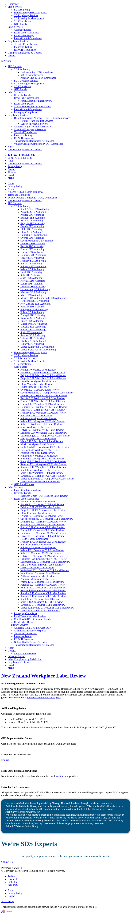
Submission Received (25, 653)
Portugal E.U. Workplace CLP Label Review (43, 461)
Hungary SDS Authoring (33, 260)
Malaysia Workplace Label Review (38, 438)
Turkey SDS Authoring (32, 343)
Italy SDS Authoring (30, 275)
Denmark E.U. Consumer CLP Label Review (43, 521)
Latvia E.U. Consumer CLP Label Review (41, 556)
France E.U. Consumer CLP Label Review (42, 530)
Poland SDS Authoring (32, 312)
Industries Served (16, 656)
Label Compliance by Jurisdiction (25, 659)
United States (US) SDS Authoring (38, 349)
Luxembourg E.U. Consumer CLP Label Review (45, 561)
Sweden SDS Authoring (32, 335)
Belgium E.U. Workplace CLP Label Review (43, 375)
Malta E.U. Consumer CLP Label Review (41, 564)
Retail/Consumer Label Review (30, 616)
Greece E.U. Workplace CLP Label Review (42, 409)
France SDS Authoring (32, 252)
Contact (11, 650)
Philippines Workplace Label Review (39, 455)
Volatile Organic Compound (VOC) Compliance (32, 197)
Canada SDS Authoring (32, 226)
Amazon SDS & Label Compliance (25, 192)
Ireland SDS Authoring (32, 269)
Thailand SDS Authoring (33, 341)
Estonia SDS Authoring (32, 246)
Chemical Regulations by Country (25, 200)
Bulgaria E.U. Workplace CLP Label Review (43, 378)
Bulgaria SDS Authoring (32, 223)
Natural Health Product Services (30, 642)
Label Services (15, 487)
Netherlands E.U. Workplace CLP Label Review (45, 447)
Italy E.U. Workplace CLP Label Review (41, 424)
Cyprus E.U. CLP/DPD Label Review (39, 389)
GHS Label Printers (24, 484)
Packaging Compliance (25, 613)
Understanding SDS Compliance (30, 352)
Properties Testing (23, 636)
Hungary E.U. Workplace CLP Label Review (43, 412)
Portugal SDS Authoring (32, 315)
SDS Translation (22, 364)
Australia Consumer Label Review (37, 501)
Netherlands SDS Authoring (34, 300)
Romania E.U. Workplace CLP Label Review (43, 464)
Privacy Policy (15, 186)
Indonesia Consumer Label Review (38, 547)
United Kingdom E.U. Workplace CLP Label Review (47, 478)
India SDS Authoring (31, 263)
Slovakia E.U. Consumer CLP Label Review (43, 593)
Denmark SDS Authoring (33, 243)
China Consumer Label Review (36, 513)
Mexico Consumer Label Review (37, 567)
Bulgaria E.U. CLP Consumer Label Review (43, 510)
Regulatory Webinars (18, 662)
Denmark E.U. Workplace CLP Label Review (43, 395)
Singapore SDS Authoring (33, 323)
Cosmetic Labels (22, 493)
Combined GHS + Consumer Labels (32, 619)
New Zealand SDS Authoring (35, 303)
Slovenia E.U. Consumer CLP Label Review (43, 596)
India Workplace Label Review (36, 415)
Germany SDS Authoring (33, 255)
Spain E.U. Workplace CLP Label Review (41, 473)
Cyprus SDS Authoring (32, 237)
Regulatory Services (18, 624)
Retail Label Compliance (26, 498)
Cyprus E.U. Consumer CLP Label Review (42, 516)
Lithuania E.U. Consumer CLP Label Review (43, 559)
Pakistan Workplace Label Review (37, 452)
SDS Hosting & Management (29, 361)
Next (16, 829)
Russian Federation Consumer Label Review (43, 590)
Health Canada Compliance (34, 538)
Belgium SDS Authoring (32, 217)
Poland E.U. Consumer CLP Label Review (42, 581)
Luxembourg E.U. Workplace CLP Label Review (45, 435)
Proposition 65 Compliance (28, 490)
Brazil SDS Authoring (31, 220)
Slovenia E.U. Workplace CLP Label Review (43, 467)
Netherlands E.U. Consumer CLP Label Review (44, 570)
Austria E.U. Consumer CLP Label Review (42, 504)
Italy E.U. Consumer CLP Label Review (41, 553)
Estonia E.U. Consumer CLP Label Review (42, 524)
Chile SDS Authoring (31, 229)
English (5, 760)
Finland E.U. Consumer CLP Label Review (42, 527)
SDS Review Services (25, 358)
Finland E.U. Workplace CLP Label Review (42, 401)
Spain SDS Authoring (31, 332)
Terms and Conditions (19, 194)
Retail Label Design (24, 622)
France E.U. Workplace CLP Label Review (42, 404)
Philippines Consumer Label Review (39, 579)
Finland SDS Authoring (32, 249)
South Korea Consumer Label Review (39, 599)
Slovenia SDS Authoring (33, 329)
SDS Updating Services (26, 355)
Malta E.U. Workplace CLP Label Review (41, 441)
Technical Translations (25, 633)
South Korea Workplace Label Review (40, 470)
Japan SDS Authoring (31, 278)
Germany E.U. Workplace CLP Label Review (43, 407)
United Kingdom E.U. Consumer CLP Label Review (47, 607)
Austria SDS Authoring (32, 214)
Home (11, 183)
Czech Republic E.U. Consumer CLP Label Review (46, 518)
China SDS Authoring (31, 232)
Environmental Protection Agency (44, 697)
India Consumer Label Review (35, 544)
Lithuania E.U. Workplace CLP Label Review (43, 432)
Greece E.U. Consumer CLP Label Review (42, 536)
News (11, 189)
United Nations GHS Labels (34, 386)
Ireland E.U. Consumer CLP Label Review (42, 550)
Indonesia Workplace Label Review (38, 418)
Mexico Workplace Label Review (37, 444)
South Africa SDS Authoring (35, 209)
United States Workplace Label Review (40, 481)
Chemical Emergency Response (30, 630)
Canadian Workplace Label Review (38, 381)
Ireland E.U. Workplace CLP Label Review (42, 421)
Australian (60, 776)
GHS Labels (20, 366)
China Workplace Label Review (36, 384)
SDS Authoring (22, 206)
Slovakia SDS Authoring (33, 326)
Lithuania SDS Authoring (33, 286)
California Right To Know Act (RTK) (33, 627)
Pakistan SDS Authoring (32, 306)
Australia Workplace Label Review (38, 369)
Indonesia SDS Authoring (33, 266)
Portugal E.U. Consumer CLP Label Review (43, 584)
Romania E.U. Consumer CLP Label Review (43, 587)
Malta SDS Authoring (31, 295)
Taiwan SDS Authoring (32, 338)
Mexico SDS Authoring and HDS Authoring (43, 298)
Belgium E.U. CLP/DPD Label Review (40, 507)
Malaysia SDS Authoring (33, 292)
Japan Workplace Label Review (36, 427)
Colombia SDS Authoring (33, 235)
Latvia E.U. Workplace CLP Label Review (42, 430)
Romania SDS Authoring (33, 318)
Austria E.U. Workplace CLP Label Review (42, 372)
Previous (9, 829)
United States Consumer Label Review (40, 610)
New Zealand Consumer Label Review (40, 573)
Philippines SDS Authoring (34, 309)
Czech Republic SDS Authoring (36, 240)
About (11, 647)
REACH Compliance (25, 639)
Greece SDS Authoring (32, 257)
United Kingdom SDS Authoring (37, 346)
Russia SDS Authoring (31, 321)
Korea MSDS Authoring (32, 280)
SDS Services (15, 203)
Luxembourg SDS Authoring (35, 289)
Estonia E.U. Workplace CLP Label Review (42, 398)
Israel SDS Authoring (31, 272)
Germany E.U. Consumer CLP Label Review (43, 533)
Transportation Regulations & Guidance (34, 645)
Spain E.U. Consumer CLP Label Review (41, 602)
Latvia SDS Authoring (31, 283)
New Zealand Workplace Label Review (40, 450)
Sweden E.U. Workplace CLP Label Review (43, 475)
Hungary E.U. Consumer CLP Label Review (43, 541)
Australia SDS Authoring (33, 212)
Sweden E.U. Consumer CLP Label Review (42, 604)
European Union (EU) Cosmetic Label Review (44, 495)
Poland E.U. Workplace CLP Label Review (42, 458)
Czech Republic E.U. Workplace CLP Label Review (47, 392)
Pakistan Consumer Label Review (37, 576)
